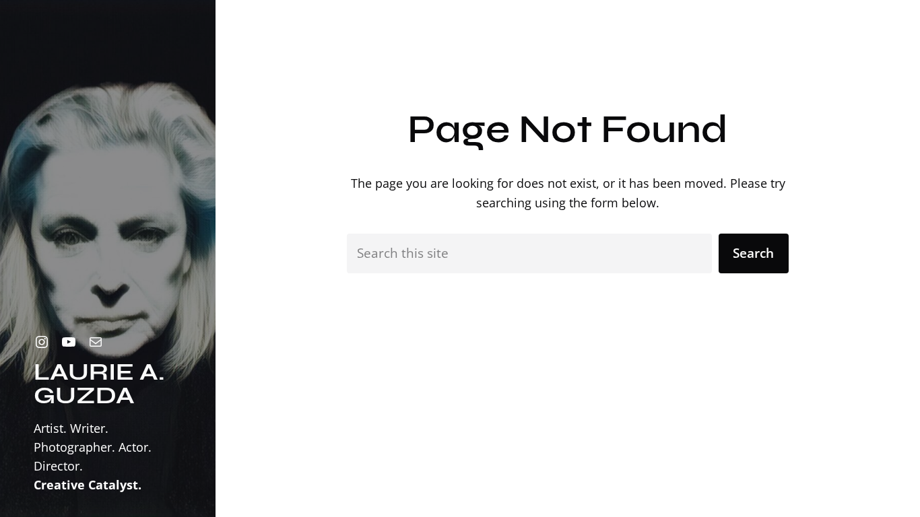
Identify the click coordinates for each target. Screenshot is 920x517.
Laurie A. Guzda (99, 384)
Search (753, 253)
